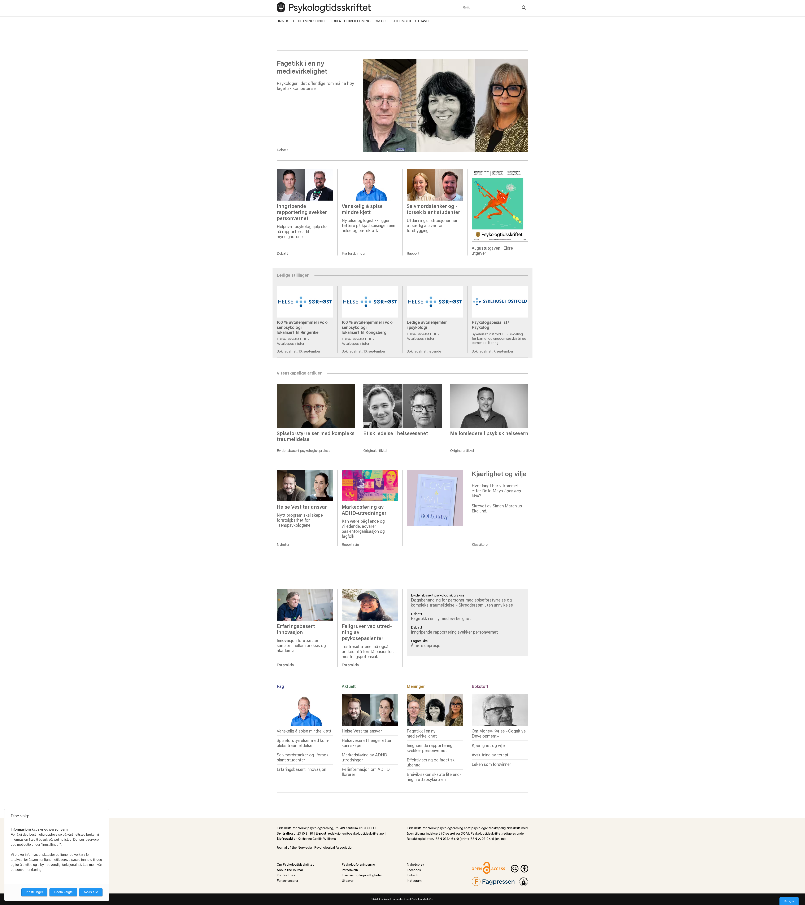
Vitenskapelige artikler (427, 375)
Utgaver (422, 21)
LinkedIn (413, 875)
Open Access (481, 864)
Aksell (387, 899)
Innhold (286, 21)
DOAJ (465, 833)
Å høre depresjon (427, 645)
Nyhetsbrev (415, 864)
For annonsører (287, 880)
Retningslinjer (312, 21)
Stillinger (401, 21)
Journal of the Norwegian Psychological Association (315, 847)
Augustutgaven (486, 248)
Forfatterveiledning (350, 21)
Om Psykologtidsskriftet (295, 864)
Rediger (789, 901)
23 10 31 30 (305, 833)
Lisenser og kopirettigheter (362, 875)
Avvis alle (91, 892)
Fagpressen (480, 880)
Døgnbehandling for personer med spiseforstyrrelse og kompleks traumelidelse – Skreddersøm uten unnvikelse (462, 602)
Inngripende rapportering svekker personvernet (454, 632)
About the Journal (290, 869)
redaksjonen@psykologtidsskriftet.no (356, 833)
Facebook (414, 869)
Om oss (381, 21)
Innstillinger (34, 892)
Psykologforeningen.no (358, 864)
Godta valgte (63, 892)
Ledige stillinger (421, 277)
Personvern (350, 869)
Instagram (414, 880)
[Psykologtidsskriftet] (324, 7)
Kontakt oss (286, 875)
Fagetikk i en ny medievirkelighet (441, 618)
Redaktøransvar (523, 880)
